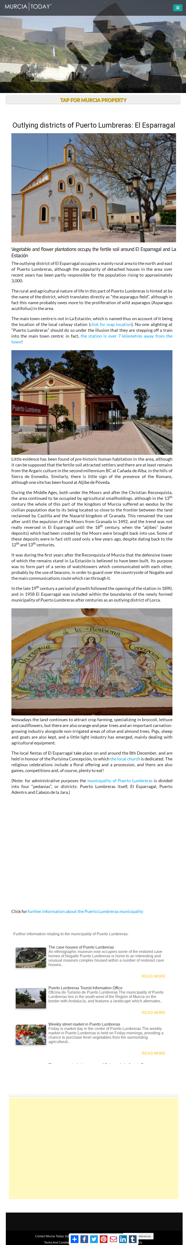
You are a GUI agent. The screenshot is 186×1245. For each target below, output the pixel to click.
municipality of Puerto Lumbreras (120, 780)
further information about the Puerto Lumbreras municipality (85, 911)
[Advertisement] (93, 1148)
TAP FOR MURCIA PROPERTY (93, 100)
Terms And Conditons (58, 1242)
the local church (125, 758)
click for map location (111, 324)
